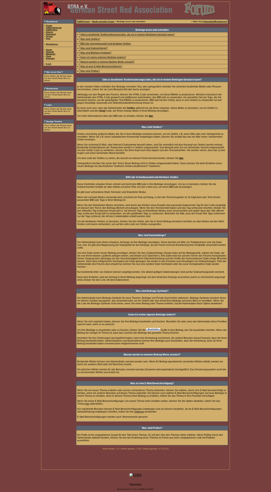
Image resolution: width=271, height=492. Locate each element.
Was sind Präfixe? (90, 71)
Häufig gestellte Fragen (103, 21)
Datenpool (51, 34)
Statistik (50, 52)
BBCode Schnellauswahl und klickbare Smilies (105, 43)
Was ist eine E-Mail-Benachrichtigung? (101, 66)
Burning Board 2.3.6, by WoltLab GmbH (135, 489)
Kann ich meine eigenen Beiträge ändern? (103, 57)
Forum (49, 25)
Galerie (49, 32)
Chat (48, 38)
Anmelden (209, 21)
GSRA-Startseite (54, 28)
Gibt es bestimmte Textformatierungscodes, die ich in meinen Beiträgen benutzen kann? (127, 34)
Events (49, 36)
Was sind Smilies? (90, 39)
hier (87, 403)
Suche (49, 50)
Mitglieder (51, 54)
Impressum (135, 484)
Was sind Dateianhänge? (94, 48)
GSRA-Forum (83, 21)
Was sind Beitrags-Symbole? (95, 52)
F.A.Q (48, 64)
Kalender (50, 58)
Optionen (139, 411)
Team (48, 56)
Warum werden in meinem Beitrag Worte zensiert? (107, 61)
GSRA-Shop (51, 30)
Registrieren (52, 44)
